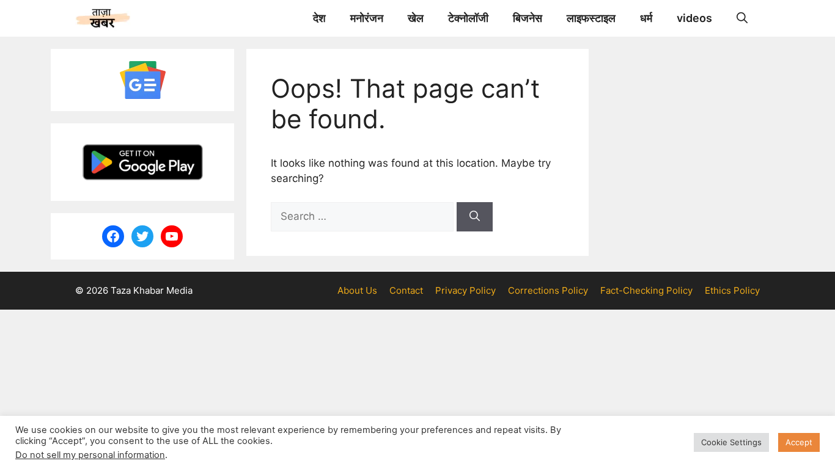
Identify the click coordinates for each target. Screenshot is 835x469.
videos (694, 18)
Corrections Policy (548, 290)
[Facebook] (113, 236)
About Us (357, 290)
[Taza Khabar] (103, 18)
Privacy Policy (465, 290)
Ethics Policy (732, 290)
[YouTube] (172, 236)
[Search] (475, 216)
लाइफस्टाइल (591, 18)
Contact (406, 290)
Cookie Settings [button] (731, 442)
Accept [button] (798, 442)
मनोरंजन (366, 18)
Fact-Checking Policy (646, 290)
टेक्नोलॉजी (468, 18)
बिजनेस (527, 18)
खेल (416, 18)
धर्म (646, 18)
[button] (742, 18)
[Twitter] (142, 236)
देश (319, 18)
